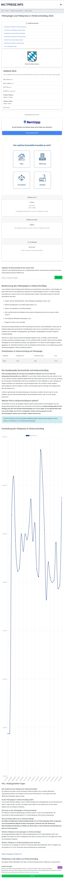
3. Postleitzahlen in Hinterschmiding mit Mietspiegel (14, 33)
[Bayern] (32, 56)
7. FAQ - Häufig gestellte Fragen (10, 46)
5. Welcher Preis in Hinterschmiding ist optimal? (13, 40)
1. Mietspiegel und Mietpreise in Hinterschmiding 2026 (15, 26)
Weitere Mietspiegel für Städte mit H (12, 854)
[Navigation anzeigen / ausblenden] (61, 4)
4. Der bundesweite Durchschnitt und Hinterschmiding (15, 36)
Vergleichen (58, 277)
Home (2, 10)
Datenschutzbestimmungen (33, 872)
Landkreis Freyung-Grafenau (16, 10)
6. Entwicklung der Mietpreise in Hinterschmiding (14, 43)
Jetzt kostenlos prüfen (32, 133)
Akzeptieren (32, 875)
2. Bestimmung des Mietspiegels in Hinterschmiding (14, 30)
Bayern (7, 10)
